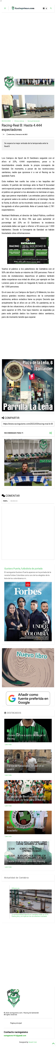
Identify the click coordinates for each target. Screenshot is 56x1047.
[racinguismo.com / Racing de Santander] (22, 9)
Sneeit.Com (33, 1042)
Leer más (8, 744)
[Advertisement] (28, 44)
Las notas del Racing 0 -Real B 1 (21, 457)
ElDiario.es (15, 888)
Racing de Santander (34, 121)
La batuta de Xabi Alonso (18, 480)
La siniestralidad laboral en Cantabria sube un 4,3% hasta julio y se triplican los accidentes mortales (30, 915)
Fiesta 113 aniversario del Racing (26, 861)
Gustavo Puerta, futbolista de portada (23, 568)
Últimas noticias (19, 121)
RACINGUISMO (6, 121)
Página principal (16, 1023)
